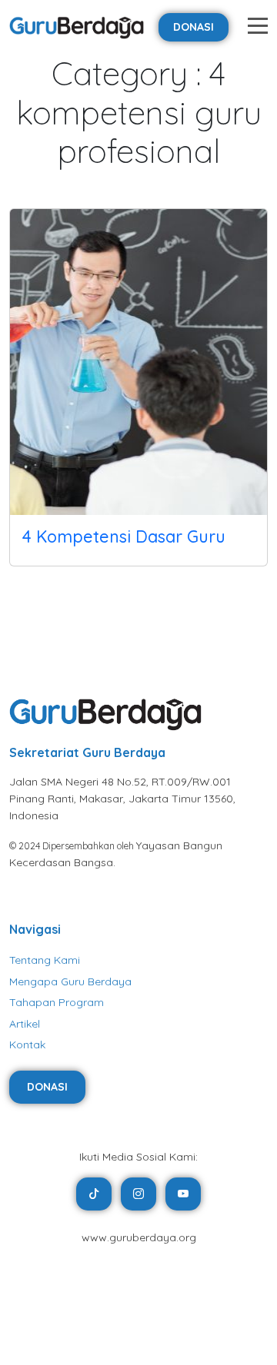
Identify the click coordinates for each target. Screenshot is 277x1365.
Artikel (24, 1024)
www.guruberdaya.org (139, 1237)
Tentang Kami (44, 960)
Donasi (193, 27)
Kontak (27, 1044)
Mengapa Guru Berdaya (70, 981)
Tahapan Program (56, 1002)
